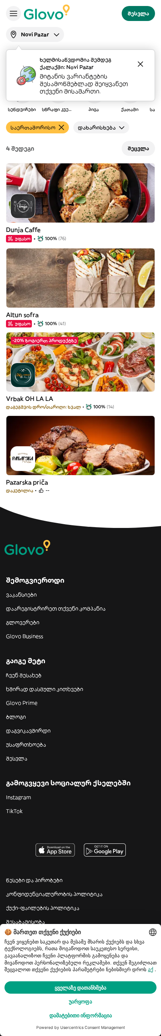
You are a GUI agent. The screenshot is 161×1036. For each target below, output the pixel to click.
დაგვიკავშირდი (28, 730)
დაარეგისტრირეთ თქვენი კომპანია (56, 608)
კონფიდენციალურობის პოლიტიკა (54, 894)
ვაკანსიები (21, 594)
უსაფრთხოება (26, 744)
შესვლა (16, 758)
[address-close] (140, 64)
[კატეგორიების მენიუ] (13, 13)
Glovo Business (24, 636)
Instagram (18, 797)
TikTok (14, 811)
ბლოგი (16, 716)
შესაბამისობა (25, 921)
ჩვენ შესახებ (24, 675)
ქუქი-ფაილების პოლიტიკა (42, 907)
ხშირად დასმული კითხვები (44, 689)
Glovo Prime (21, 703)
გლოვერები (22, 622)
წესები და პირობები (34, 880)
